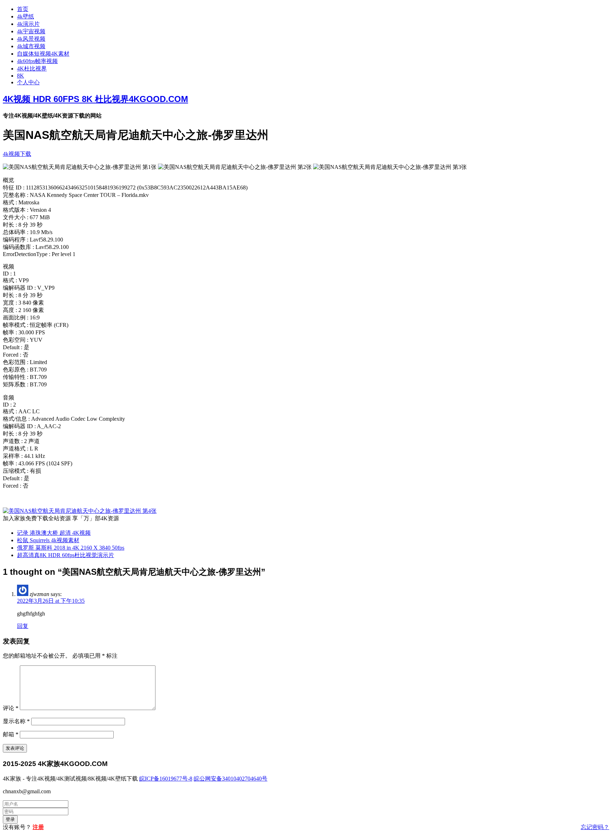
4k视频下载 (17, 154)
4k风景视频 (31, 39)
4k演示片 (28, 24)
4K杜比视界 (32, 69)
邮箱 (10, 734)
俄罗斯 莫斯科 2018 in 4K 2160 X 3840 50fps (70, 548)
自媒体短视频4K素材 (43, 54)
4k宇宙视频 (31, 31)
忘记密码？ (595, 827)
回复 (22, 626)
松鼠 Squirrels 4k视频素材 (48, 540)
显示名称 (16, 721)
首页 (22, 9)
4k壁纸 (25, 16)
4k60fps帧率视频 (37, 61)
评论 (10, 708)
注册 (38, 827)
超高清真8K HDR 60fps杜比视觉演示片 (65, 555)
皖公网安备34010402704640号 (230, 779)
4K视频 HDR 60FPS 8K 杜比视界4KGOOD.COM (95, 99)
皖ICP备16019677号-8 (165, 779)
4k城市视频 (31, 46)
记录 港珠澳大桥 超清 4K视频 (54, 533)
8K (20, 76)
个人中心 (28, 82)
